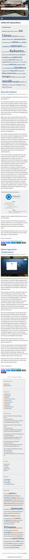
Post (9, 242)
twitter (4, 39)
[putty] (21, 527)
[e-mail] (9, 501)
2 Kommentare (8, 238)
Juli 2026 (6, 465)
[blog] (11, 498)
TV (7, 87)
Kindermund (20, 511)
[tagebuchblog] (11, 538)
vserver (6, 64)
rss (16, 530)
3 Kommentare (8, 366)
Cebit (10, 42)
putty (9, 57)
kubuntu (4, 31)
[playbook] (13, 522)
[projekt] (16, 527)
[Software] (22, 534)
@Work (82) (7, 394)
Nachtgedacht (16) (9, 406)
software (18, 60)
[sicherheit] (16, 532)
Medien (13, 77)
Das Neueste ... (7, 468)
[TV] (4, 543)
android (4, 42)
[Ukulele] (13, 543)
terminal (15, 62)
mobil (23, 77)
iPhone (24, 46)
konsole (7, 51)
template (18, 85)
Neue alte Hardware (9, 92)
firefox (12, 31)
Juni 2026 (6, 467)
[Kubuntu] (8, 513)
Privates (2, 238)
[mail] (16, 515)
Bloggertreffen (20, 498)
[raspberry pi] (7, 530)
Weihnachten (17, 545)
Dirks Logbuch (7, 482)
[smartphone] (4, 534)
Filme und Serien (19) (10, 398)
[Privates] (13, 523)
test (19, 62)
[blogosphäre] (4, 500)
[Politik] (9, 523)
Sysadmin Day (7, 538)
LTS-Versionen (7, 299)
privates (15, 36)
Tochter (24, 85)
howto (24, 42)
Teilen (14, 242)
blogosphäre (14, 71)
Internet (16, 46)
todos (4, 87)
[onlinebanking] (4, 522)
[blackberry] (19, 495)
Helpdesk (6, 505)
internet (16, 31)
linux (8, 39)
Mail (24, 242)
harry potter (19, 73)
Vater (5, 545)
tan (6, 541)
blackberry (20, 67)
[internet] (10, 509)
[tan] (4, 541)
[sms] (12, 534)
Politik (11, 523)
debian (15, 42)
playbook (17, 54)
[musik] (14, 518)
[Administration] (16, 493)
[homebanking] (9, 505)
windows (19, 64)
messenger (19, 77)
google (20, 503)
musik (7, 81)
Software (6, 536)
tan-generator (11, 541)
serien (4, 85)
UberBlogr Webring (9, 484)
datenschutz (21, 500)
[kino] (4, 513)
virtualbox (24, 62)
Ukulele (16, 543)
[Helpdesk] (22, 503)
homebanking (13, 505)
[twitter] (7, 543)
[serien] (12, 532)
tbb (11, 62)
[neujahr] (11, 520)
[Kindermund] (15, 511)
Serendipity (8, 532)
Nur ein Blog (7, 481)
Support (19, 536)
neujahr (16, 81)
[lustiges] (9, 515)
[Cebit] (12, 500)
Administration (20, 39)
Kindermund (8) (8, 402)
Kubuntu (17, 50)
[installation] (22, 505)
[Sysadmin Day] (22, 536)
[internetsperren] (23, 509)
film (22, 501)
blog (8, 42)
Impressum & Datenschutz (14, 557)
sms (8, 85)
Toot (4, 242)
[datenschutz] (16, 500)
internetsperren (8, 511)
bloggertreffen (6, 70)
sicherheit (11, 60)
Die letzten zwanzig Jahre (18, 434)
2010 (23, 64)
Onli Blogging (7, 479)
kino (24, 73)
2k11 (3, 68)
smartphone (21, 36)
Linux (6, 35)
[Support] (16, 536)
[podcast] (19, 522)
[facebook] (13, 501)
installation (6, 46)
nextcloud (11, 54)
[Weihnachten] (12, 545)
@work (12, 39)
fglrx (9, 31)
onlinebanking (8, 522)
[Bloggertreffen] (16, 498)
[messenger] (19, 515)
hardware (12, 241)
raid (25, 82)
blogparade (21, 70)
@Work (12, 493)
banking (16, 496)
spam (11, 536)
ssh (22, 60)
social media (19, 534)
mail (7, 54)
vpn (3, 64)
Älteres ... (6, 470)
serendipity (5, 60)
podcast (22, 54)
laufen (4, 54)
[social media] (15, 534)
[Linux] (19, 513)
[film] (19, 501)
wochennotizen (14, 547)
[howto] (17, 505)
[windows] (21, 545)
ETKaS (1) (7, 397)
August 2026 (7, 464)
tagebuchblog (6, 62)
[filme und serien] (23, 501)
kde (21, 30)
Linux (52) (7, 403)
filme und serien (9, 73)
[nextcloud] (17, 520)
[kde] (12, 511)
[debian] (4, 501)
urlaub (20, 543)
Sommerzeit (12, 85)
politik (22, 82)
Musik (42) (7, 405)
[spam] (9, 536)
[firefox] (13, 503)
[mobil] (10, 518)
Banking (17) (8, 395)
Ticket (22, 541)
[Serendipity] (17, 530)
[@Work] (8, 493)
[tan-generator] (7, 541)
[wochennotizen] (9, 547)
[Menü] (14, 18)
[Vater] (23, 543)
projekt (5, 57)
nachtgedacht (7, 520)
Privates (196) (8, 408)
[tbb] (15, 541)
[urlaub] (18, 543)
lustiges (6, 76)
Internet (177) (8, 400)
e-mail (11, 501)
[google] (18, 503)
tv (20, 62)
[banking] (13, 495)
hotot (20, 42)
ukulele (10, 87)
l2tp (25, 51)
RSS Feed (7, 384)
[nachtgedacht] (20, 518)
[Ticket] (19, 541)
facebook (17, 501)
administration (9, 68)
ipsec (3, 51)
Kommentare (8, 385)
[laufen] (14, 513)
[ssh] (13, 536)
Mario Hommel (11, 94)
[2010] (4, 493)
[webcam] (7, 545)
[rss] (14, 530)
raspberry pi (17, 57)
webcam (12, 64)
